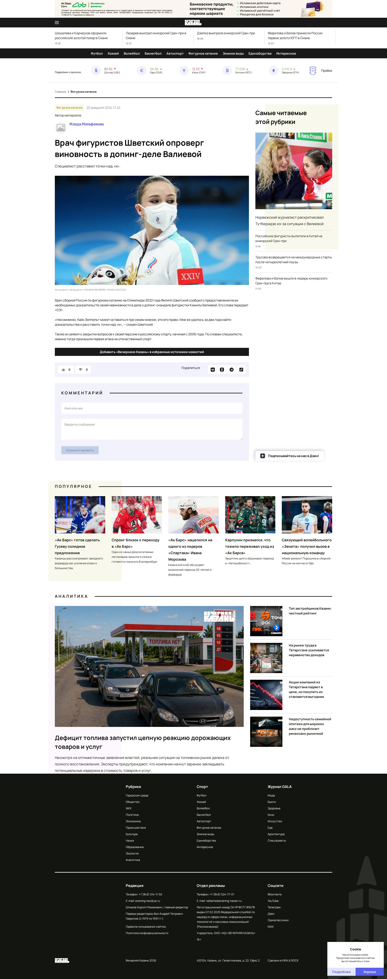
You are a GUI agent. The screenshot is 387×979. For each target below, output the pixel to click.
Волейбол (132, 53)
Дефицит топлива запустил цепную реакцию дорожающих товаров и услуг (143, 742)
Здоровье (274, 808)
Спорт (202, 786)
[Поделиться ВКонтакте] (212, 369)
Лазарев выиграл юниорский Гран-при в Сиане (156, 35)
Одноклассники (278, 920)
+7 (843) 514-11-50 (150, 894)
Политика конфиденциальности (147, 933)
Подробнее (341, 972)
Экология (132, 853)
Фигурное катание (203, 53)
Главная (60, 92)
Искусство (275, 821)
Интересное (286, 53)
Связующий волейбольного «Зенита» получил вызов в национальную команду (307, 546)
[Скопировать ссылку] (241, 369)
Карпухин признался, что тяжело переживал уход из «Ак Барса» (249, 546)
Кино (271, 815)
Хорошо (369, 972)
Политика (132, 815)
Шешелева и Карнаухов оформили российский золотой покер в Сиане (81, 35)
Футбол (97, 53)
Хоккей (113, 53)
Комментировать (80, 450)
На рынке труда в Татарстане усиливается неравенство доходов (309, 650)
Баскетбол (153, 53)
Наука (130, 840)
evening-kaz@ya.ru (147, 901)
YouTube (273, 901)
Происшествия (136, 827)
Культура (132, 834)
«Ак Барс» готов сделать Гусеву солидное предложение (77, 546)
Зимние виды (233, 53)
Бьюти (272, 802)
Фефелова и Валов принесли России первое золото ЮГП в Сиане (295, 35)
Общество (132, 802)
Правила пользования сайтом (146, 926)
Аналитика (71, 596)
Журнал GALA (280, 786)
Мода (271, 795)
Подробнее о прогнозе (68, 72)
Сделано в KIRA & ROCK (283, 960)
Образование (135, 847)
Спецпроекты (277, 840)
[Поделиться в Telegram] (231, 369)
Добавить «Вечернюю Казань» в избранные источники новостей (152, 352)
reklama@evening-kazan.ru (223, 901)
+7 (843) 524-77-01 (222, 894)
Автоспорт (175, 53)
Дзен (271, 914)
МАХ (271, 926)
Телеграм (274, 907)
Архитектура (276, 834)
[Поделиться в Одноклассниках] (221, 369)
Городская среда (137, 795)
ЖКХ (128, 808)
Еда (270, 827)
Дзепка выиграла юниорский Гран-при (226, 33)
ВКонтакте (275, 894)
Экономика (133, 821)
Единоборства (260, 53)
